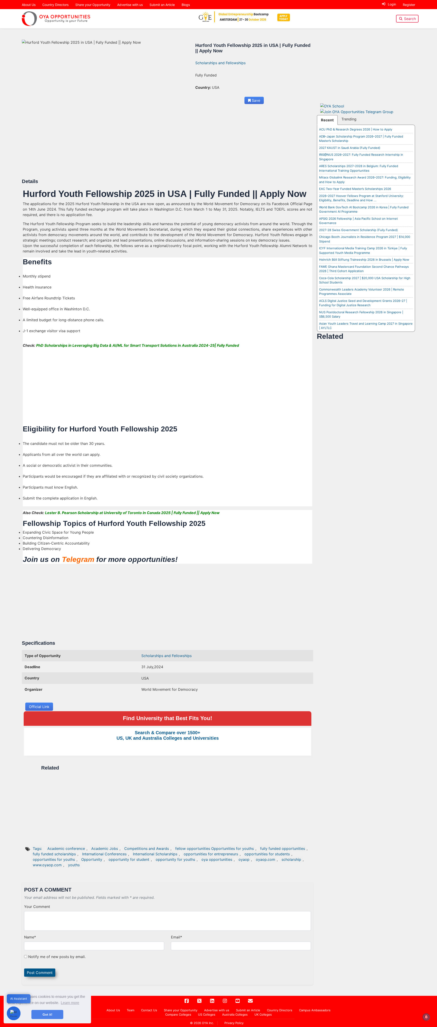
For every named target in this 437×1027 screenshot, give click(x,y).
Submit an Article (162, 5)
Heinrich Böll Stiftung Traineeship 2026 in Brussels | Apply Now (364, 259)
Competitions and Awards (146, 848)
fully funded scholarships (54, 854)
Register (409, 5)
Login (392, 4)
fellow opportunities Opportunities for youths (214, 848)
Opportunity (91, 859)
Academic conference (66, 848)
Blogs (186, 5)
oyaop (244, 859)
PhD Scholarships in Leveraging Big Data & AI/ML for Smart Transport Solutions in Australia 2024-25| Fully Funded (137, 345)
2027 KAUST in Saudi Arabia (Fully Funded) (349, 148)
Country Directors (55, 5)
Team (130, 1010)
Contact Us (149, 1010)
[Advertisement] (159, 145)
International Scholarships (155, 854)
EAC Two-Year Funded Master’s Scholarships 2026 (355, 189)
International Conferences (104, 854)
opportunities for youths (54, 859)
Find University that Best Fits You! (167, 718)
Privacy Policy (234, 1023)
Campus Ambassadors (314, 1010)
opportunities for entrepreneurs (211, 854)
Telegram (78, 559)
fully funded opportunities (282, 848)
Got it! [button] (47, 1014)
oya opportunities (216, 859)
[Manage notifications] (426, 1017)
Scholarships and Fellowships (220, 63)
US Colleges (206, 1014)
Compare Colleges (178, 1014)
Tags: (38, 848)
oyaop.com (265, 859)
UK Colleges (263, 1014)
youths (74, 865)
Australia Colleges (235, 1014)
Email (176, 937)
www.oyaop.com (47, 865)
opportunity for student (129, 859)
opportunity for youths (175, 859)
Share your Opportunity (92, 5)
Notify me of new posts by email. (57, 956)
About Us (29, 5)
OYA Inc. (208, 1023)
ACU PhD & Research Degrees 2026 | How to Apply (355, 129)
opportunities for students (267, 854)
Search (410, 18)
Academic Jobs (104, 848)
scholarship (291, 859)
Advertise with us (130, 5)
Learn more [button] (70, 1003)
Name (30, 937)
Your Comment (37, 906)
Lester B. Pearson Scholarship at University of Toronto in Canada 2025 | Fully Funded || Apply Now (132, 512)
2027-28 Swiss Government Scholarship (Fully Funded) (358, 230)
